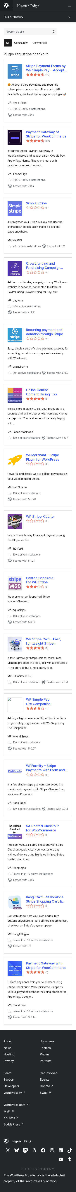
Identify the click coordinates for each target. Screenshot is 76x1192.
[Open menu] (70, 5)
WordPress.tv (15, 1093)
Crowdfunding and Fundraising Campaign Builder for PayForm (43, 265)
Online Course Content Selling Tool (42, 392)
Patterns (45, 1061)
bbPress (11, 1118)
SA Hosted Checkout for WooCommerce (42, 828)
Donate (47, 1086)
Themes (45, 1048)
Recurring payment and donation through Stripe (44, 332)
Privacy (9, 1061)
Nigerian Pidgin (22, 1141)
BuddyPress (14, 1124)
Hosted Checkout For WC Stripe (39, 580)
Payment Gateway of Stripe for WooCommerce (46, 134)
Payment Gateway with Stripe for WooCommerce (46, 965)
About (8, 1041)
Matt (9, 1111)
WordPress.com (16, 1105)
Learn (7, 1073)
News (7, 1048)
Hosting (9, 1054)
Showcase (47, 1041)
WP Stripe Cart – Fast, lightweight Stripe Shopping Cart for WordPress (43, 641)
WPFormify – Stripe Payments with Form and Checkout (45, 768)
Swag (45, 1093)
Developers (11, 1086)
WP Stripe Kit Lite (40, 516)
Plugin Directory (13, 16)
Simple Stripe (36, 203)
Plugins (44, 1054)
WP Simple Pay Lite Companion (38, 701)
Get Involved (49, 1073)
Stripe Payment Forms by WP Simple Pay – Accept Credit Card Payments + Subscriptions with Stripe (46, 68)
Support (9, 1079)
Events (44, 1079)
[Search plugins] (53, 31)
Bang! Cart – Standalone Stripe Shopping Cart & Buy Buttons (45, 899)
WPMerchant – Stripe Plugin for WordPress (42, 457)
